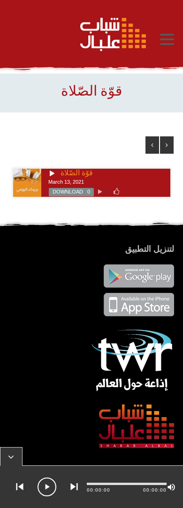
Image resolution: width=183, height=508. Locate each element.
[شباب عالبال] (80, 34)
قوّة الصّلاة (77, 173)
